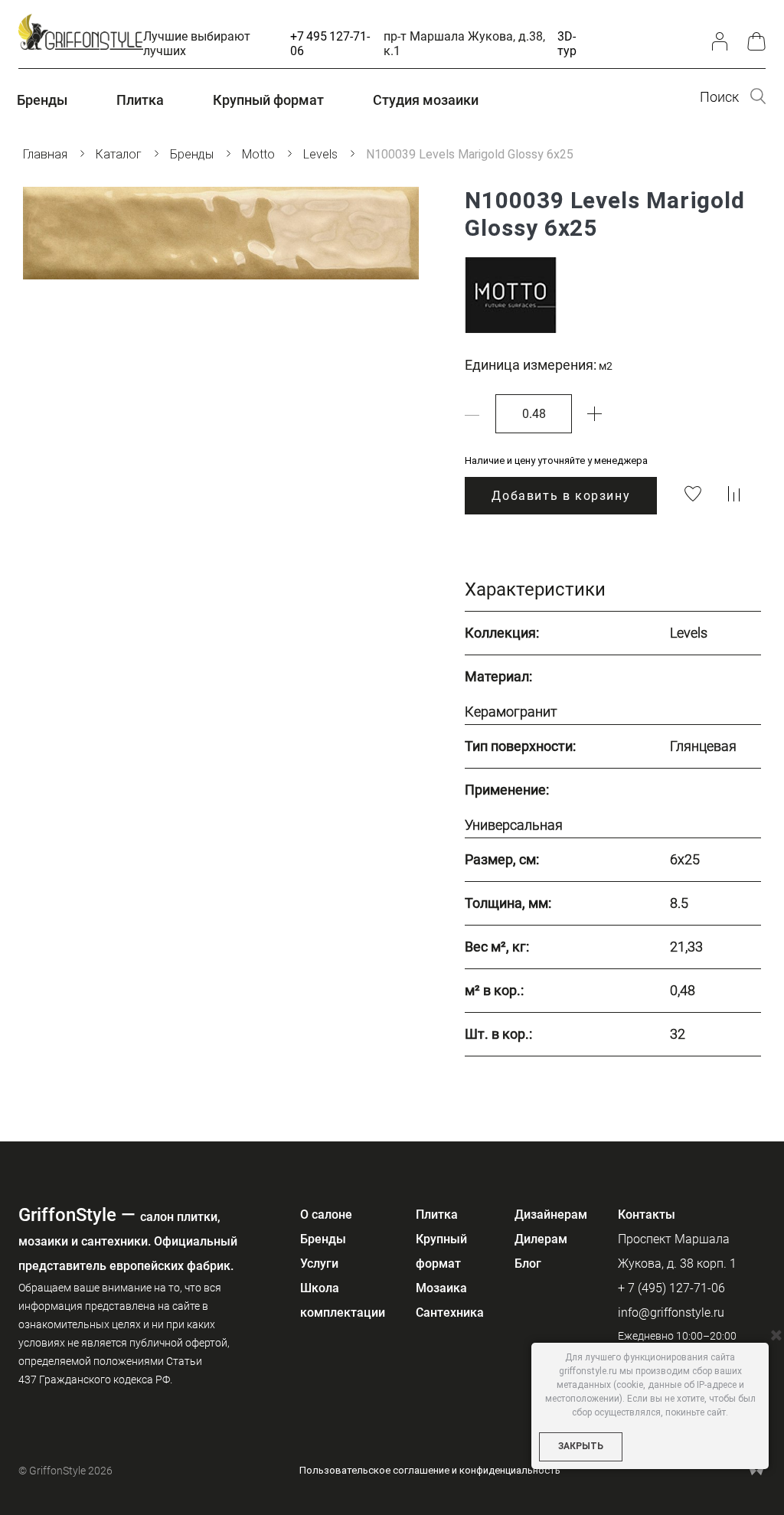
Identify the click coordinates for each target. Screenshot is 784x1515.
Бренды (323, 1239)
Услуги (319, 1263)
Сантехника (450, 1312)
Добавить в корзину (561, 495)
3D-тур (567, 43)
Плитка (437, 1214)
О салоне (326, 1214)
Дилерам (540, 1239)
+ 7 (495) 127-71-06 (671, 1288)
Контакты (646, 1214)
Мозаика (441, 1288)
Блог (527, 1263)
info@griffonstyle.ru (671, 1312)
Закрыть (580, 1446)
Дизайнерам (550, 1214)
